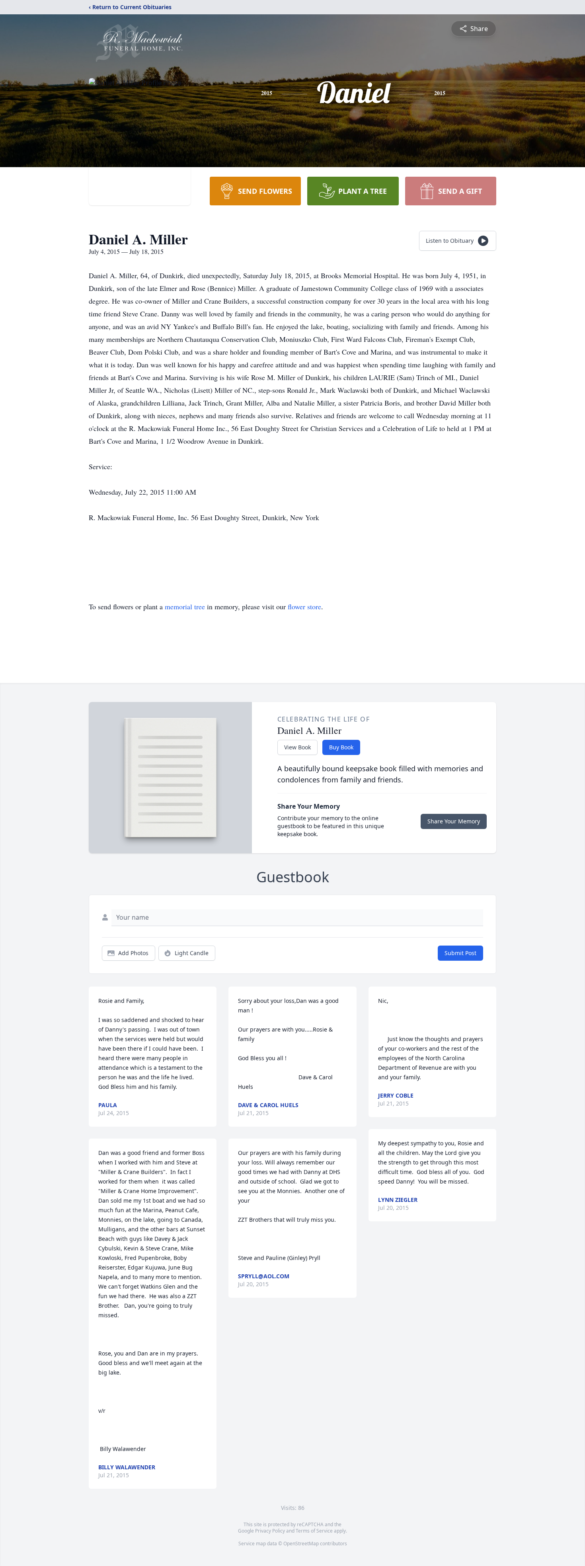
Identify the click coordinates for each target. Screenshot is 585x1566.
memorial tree (185, 606)
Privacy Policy (270, 1530)
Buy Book (341, 747)
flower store (304, 606)
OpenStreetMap (301, 1543)
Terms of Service (314, 1530)
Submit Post (460, 953)
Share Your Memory (453, 821)
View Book (297, 747)
